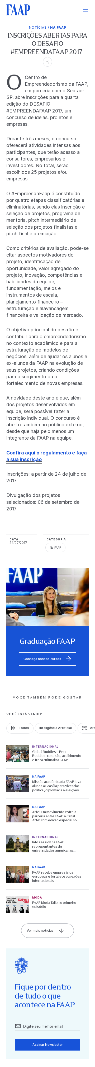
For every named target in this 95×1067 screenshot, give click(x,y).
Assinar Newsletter (47, 1045)
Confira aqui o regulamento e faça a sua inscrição (46, 456)
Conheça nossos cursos (42, 659)
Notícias (38, 27)
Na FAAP (58, 27)
